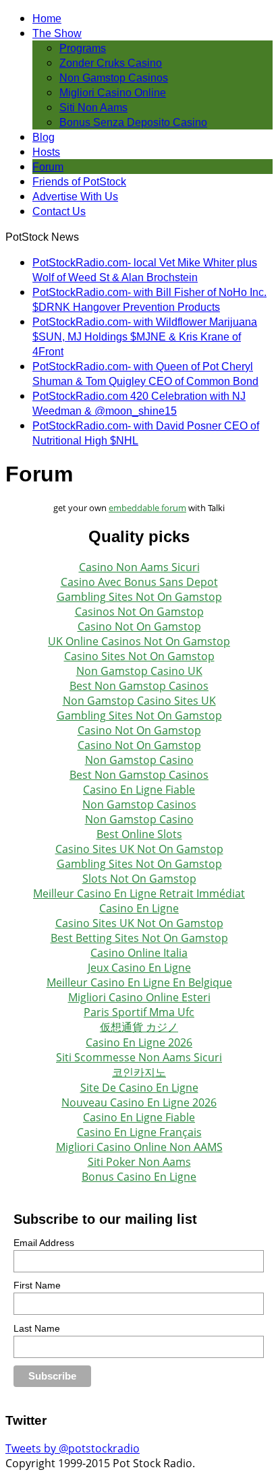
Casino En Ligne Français (139, 1132)
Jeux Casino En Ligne (139, 967)
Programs (82, 48)
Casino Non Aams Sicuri (139, 567)
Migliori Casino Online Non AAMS (139, 1147)
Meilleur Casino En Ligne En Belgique (139, 982)
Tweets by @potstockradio (72, 1448)
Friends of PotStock (79, 181)
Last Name (36, 1328)
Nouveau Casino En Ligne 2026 (139, 1102)
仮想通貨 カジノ (139, 1027)
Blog (43, 137)
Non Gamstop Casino (139, 759)
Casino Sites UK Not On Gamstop (139, 849)
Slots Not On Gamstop (139, 878)
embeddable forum (147, 508)
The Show (57, 33)
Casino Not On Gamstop (139, 626)
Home (46, 18)
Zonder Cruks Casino (110, 63)
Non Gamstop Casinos (113, 78)
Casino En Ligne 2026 (139, 1042)
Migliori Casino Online (112, 92)
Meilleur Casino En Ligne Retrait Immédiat (139, 893)
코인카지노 (139, 1072)
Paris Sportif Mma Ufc (139, 1012)
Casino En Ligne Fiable (139, 789)
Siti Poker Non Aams (139, 1161)
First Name (37, 1285)
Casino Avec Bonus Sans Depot (139, 581)
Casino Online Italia (139, 952)
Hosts (46, 152)
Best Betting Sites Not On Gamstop (139, 938)
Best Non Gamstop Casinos (139, 685)
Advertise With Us (75, 196)
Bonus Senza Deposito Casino (133, 122)
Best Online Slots (139, 834)
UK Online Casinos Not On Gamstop (139, 641)
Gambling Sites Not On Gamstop (139, 596)
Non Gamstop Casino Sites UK (139, 700)
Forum (47, 167)
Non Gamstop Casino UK (139, 670)
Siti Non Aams (93, 107)
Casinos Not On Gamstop (139, 611)
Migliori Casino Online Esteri (139, 997)
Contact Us (59, 211)
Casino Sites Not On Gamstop (139, 656)
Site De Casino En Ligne (139, 1087)
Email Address (43, 1242)
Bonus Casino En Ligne (139, 1176)
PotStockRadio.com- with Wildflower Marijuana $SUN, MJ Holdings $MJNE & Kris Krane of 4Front (144, 336)
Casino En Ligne (139, 908)
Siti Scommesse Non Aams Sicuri (139, 1057)
